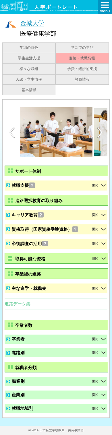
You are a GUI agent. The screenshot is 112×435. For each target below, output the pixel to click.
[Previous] (12, 132)
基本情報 (29, 90)
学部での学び (82, 48)
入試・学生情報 (29, 79)
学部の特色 (29, 48)
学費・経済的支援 (82, 69)
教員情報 (82, 79)
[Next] (100, 132)
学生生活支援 (29, 58)
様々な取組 (29, 69)
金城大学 (32, 23)
